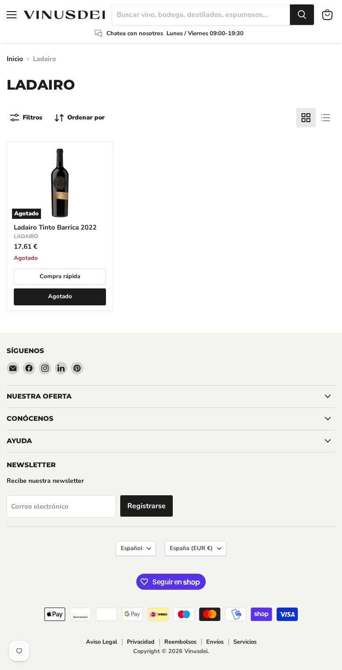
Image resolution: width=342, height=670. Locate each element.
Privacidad (141, 642)
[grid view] (306, 117)
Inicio (15, 59)
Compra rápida (60, 276)
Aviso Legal (101, 642)
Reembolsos (180, 642)
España (191, 548)
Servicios (244, 642)
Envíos (215, 642)
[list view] (325, 117)
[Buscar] (302, 14)
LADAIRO (26, 236)
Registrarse (146, 506)
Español (131, 548)
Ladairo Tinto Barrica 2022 (55, 227)
